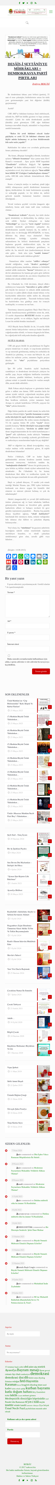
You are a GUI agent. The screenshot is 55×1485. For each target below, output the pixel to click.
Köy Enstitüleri (39, 1392)
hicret (19, 1385)
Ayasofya (10, 1370)
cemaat (8, 1374)
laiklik (13, 1395)
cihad (17, 1374)
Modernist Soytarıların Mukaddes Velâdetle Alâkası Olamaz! (28, 1171)
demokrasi (39, 1373)
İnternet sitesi (13, 644)
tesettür (9, 1405)
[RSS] (35, 3)
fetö (23, 1381)
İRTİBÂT (27, 1464)
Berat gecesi (45, 1370)
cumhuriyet (25, 1374)
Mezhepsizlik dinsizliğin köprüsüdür (25, 1398)
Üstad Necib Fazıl (15, 1408)
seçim (42, 1402)
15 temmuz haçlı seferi (14, 1367)
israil (44, 1385)
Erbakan (8, 1381)
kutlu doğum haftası (18, 1392)
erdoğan (15, 1381)
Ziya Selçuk (44, 1405)
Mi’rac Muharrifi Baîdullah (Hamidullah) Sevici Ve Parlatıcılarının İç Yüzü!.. (29, 1300)
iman (40, 1385)
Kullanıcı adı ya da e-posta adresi (21, 1419)
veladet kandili (20, 1405)
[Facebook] (19, 3)
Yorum (11, 592)
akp (35, 1367)
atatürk (41, 1366)
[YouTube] (27, 3)
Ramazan (20, 1402)
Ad (9, 621)
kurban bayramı (38, 1388)
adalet (31, 1367)
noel (47, 1399)
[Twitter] (23, 3)
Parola (10, 1429)
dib (26, 1377)
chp (13, 1374)
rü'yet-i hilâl (32, 1401)
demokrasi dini (14, 1377)
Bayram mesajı (28, 1370)
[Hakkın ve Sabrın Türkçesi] (27, 11)
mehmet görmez (29, 1395)
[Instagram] (31, 3)
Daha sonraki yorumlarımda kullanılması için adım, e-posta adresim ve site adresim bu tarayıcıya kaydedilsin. (27, 662)
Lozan (20, 1395)
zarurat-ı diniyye (33, 1405)
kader (8, 1388)
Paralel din (10, 1402)
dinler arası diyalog (37, 1378)
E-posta (11, 632)
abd (26, 1366)
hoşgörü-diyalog (29, 1384)
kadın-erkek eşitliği (18, 1389)
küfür (7, 1395)
